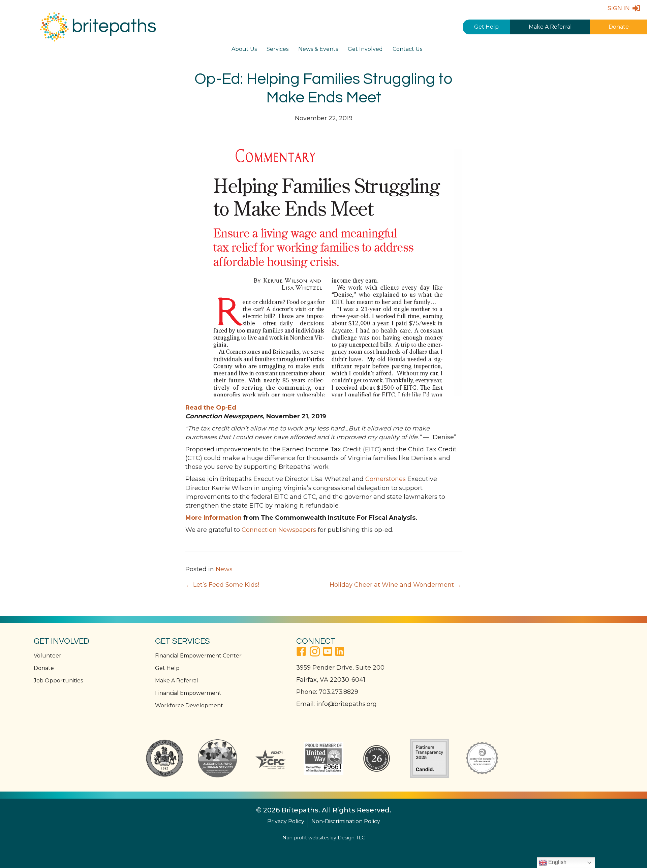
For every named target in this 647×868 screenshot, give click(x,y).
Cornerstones (385, 479)
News (224, 569)
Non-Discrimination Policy (345, 821)
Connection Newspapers (279, 530)
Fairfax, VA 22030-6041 (330, 679)
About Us (244, 49)
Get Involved (365, 49)
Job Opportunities (58, 680)
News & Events (318, 49)
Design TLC (351, 838)
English (556, 862)
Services (277, 49)
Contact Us (407, 49)
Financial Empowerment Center (198, 655)
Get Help (486, 27)
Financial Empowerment (188, 693)
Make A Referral (550, 27)
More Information (213, 517)
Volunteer (47, 655)
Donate (619, 27)
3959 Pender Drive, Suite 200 (340, 667)
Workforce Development (189, 705)
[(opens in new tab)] (164, 758)
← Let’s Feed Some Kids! (222, 584)
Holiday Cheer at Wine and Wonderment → (396, 584)
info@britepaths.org (346, 704)
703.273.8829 (338, 692)
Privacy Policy (285, 821)
